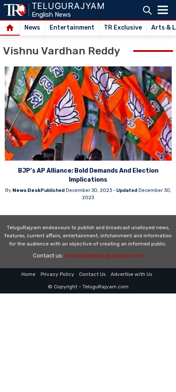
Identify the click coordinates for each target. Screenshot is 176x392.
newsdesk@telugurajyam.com (104, 255)
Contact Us (92, 274)
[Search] (147, 10)
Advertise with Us (131, 274)
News (32, 27)
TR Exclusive (123, 27)
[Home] (10, 28)
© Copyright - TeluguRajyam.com (88, 287)
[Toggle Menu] (162, 10)
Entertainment (72, 27)
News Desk (26, 190)
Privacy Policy (57, 274)
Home (28, 274)
